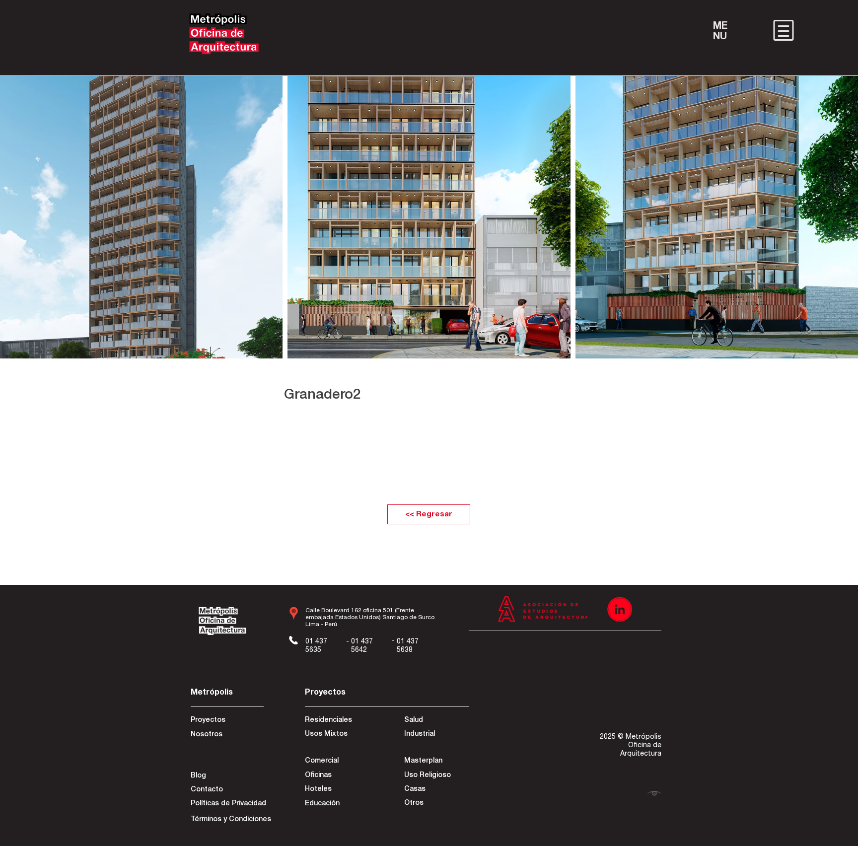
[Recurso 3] (619, 609)
